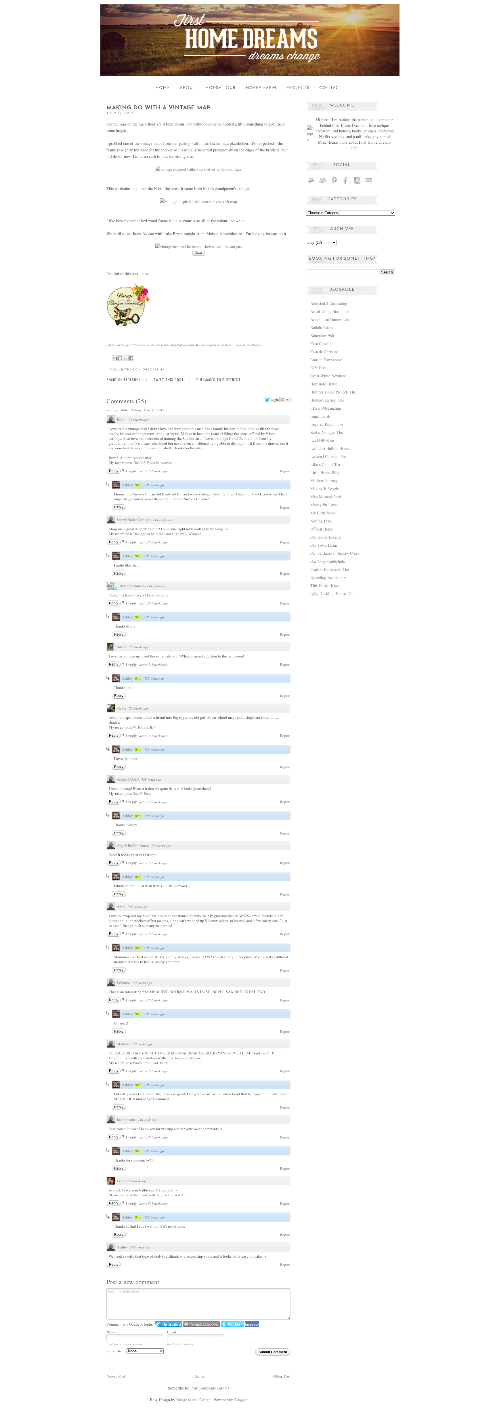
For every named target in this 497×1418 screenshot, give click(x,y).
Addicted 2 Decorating (328, 303)
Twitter (229, 345)
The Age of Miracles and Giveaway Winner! (167, 533)
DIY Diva (318, 367)
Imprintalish (320, 416)
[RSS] (311, 183)
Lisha (121, 1180)
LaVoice (123, 982)
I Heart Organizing (325, 408)
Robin (122, 419)
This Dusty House (324, 585)
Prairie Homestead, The (329, 569)
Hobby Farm (261, 88)
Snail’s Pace (142, 793)
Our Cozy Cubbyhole (327, 561)
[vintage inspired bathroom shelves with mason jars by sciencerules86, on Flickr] (198, 246)
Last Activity (154, 410)
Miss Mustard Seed (325, 496)
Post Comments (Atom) (209, 1388)
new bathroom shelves (203, 124)
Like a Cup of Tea (325, 464)
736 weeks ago (139, 419)
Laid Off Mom (322, 440)
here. (355, 148)
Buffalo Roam (321, 327)
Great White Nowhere (328, 376)
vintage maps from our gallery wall (169, 143)
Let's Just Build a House (329, 448)
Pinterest (257, 345)
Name (110, 1332)
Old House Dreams (325, 537)
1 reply (131, 471)
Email (171, 1332)
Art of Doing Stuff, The (329, 311)
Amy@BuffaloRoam (133, 845)
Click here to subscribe (147, 345)
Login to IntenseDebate (168, 1324)
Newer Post (115, 1376)
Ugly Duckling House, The (332, 593)
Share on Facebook (123, 379)
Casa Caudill (320, 343)
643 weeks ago (140, 1247)
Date (124, 410)
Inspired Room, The (326, 424)
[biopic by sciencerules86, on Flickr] (310, 139)
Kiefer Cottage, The (326, 432)
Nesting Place (321, 521)
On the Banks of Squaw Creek (335, 553)
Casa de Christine (324, 351)
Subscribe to (116, 1351)
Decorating (154, 369)
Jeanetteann (126, 1119)
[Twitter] (323, 183)
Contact (330, 88)
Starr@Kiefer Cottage (133, 519)
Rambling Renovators (327, 577)
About (188, 88)
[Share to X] (126, 358)
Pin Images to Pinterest (218, 379)
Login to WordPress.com (201, 1324)
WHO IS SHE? (144, 727)
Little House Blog (324, 472)
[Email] (369, 183)
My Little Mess (322, 513)
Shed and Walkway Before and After (161, 1194)
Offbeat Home (321, 529)
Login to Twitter (232, 1324)
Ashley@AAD (128, 779)
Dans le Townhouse (326, 359)
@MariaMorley (132, 585)
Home (162, 88)
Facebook (239, 345)
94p (137, 485)
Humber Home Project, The (333, 392)
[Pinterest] (334, 183)
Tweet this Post (168, 379)
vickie (122, 708)
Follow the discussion (285, 399)
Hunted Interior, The (327, 400)
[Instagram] (357, 183)
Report (285, 471)
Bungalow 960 (322, 335)
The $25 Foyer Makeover (152, 462)
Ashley (127, 484)
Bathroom (131, 369)
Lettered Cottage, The (328, 456)
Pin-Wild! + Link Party (150, 1062)
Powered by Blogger (230, 1399)
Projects (297, 88)
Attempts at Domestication (331, 319)
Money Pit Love (323, 504)
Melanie (123, 1043)
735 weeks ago (154, 678)
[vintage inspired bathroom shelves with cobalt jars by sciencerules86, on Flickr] (199, 169)
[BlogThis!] (120, 358)
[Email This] (115, 358)
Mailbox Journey (324, 480)
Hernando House (323, 384)
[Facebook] (346, 183)
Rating (136, 410)
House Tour (220, 88)
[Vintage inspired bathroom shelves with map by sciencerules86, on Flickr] (198, 201)
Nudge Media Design (193, 1399)
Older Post (281, 1376)
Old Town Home (324, 545)
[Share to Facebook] (131, 358)
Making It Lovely (324, 488)
